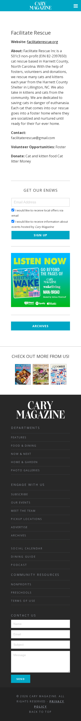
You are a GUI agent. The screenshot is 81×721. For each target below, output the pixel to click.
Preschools (21, 592)
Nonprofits (21, 584)
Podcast (19, 565)
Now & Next (21, 454)
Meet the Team (23, 511)
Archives (40, 326)
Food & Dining (24, 445)
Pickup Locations (26, 519)
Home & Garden (24, 462)
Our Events (20, 502)
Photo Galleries (25, 470)
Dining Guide (23, 556)
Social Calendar (27, 548)
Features (18, 437)
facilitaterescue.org (42, 41)
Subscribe (19, 494)
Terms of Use (23, 601)
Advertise (19, 527)
